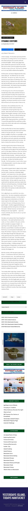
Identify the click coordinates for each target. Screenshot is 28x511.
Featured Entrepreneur (10, 442)
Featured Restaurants (10, 444)
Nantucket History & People (12, 462)
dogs (12, 297)
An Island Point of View (10, 435)
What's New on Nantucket (11, 469)
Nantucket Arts (8, 453)
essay (18, 297)
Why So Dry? (7, 412)
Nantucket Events (9, 460)
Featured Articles (9, 439)
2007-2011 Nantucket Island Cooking (11, 324)
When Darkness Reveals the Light (13, 410)
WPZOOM (20, 505)
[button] (14, 13)
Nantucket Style (8, 465)
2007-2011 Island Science (8, 319)
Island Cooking (8, 449)
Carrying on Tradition (10, 407)
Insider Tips (7, 446)
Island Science (8, 451)
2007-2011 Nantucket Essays (9, 322)
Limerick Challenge (9, 423)
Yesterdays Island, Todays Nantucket (14, 496)
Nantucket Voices (9, 467)
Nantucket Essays (7, 37)
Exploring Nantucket (9, 437)
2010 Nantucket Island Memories (10, 326)
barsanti (5, 297)
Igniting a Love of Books (10, 405)
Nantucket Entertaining (10, 455)
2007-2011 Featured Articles (9, 317)
